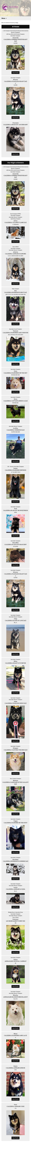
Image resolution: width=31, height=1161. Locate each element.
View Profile (15, 72)
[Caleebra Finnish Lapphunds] (9, 7)
